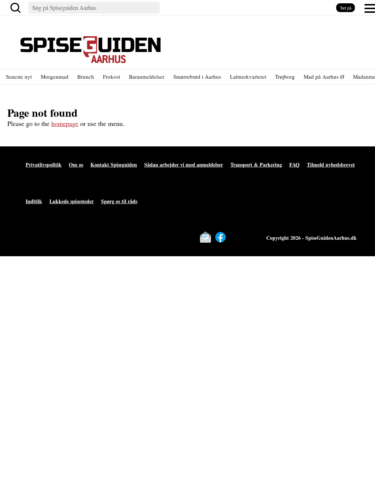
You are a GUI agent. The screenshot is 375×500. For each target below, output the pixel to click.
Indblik (34, 201)
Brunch (85, 76)
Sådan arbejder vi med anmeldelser (183, 164)
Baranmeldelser (146, 76)
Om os (76, 164)
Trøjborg (285, 76)
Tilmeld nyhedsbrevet (331, 164)
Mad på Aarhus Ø (324, 76)
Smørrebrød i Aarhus (197, 76)
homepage (64, 123)
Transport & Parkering (256, 164)
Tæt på (345, 8)
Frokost (111, 76)
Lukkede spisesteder (71, 201)
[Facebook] (220, 237)
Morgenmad (54, 76)
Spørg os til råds (119, 201)
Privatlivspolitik (44, 164)
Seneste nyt (19, 76)
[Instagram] (235, 237)
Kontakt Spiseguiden (113, 164)
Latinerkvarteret (248, 76)
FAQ (294, 164)
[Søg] (17, 7)
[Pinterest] (250, 237)
